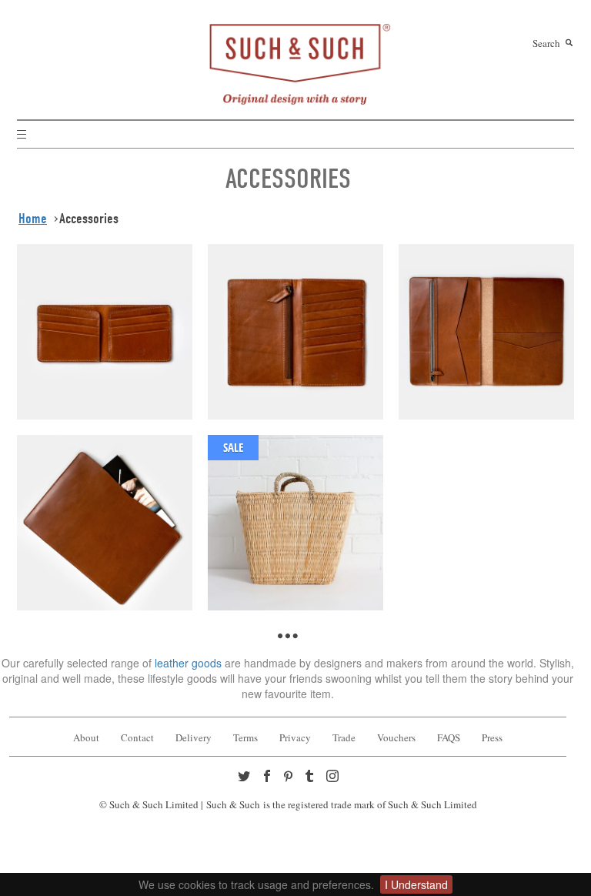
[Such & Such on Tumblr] (311, 777)
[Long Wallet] (295, 329)
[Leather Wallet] (104, 329)
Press (492, 737)
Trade (344, 737)
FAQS (448, 737)
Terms (245, 737)
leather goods (190, 662)
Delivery (193, 737)
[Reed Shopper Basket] (295, 520)
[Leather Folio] (486, 329)
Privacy (295, 737)
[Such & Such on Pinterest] (291, 778)
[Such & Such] (295, 62)
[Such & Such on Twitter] (245, 777)
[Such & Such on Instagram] (334, 777)
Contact (137, 737)
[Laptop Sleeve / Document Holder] (104, 520)
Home (32, 218)
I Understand (416, 884)
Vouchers (396, 737)
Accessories (89, 218)
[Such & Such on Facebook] (268, 777)
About (86, 737)
